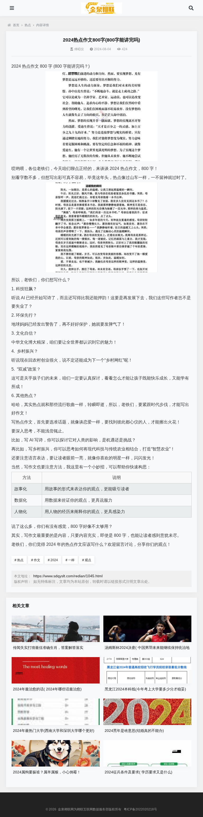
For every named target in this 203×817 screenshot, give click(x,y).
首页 (16, 25)
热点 (28, 25)
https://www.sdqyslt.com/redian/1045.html (68, 576)
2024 (53, 560)
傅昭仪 (79, 49)
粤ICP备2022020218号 (140, 809)
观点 (86, 560)
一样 (70, 560)
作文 (35, 560)
